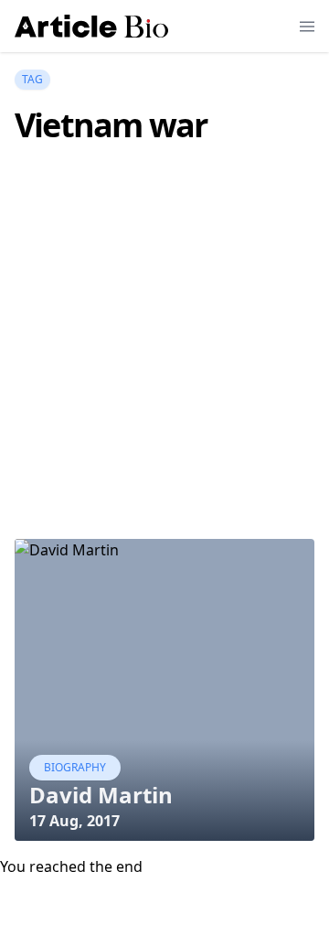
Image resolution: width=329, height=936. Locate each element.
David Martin (101, 795)
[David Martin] (164, 690)
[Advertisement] (164, 368)
